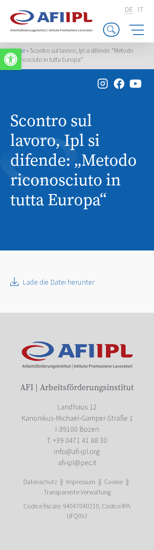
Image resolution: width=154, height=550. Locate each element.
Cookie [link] (113, 482)
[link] (10, 59)
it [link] (140, 10)
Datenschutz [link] (40, 482)
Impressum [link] (80, 482)
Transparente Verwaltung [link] (77, 492)
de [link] (128, 10)
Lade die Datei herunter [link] (58, 282)
